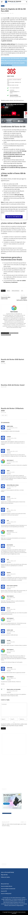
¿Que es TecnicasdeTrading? (7, 872)
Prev (3, 415)
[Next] (5, 789)
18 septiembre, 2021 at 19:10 (12, 451)
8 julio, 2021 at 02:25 (10, 472)
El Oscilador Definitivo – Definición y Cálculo (22, 298)
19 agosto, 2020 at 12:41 (11, 560)
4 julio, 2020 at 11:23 (10, 619)
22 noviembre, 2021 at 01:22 (12, 427)
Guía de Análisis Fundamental (8, 888)
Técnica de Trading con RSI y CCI (17, 842)
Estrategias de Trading (7, 813)
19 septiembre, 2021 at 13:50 (12, 461)
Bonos (8, 290)
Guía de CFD (4, 891)
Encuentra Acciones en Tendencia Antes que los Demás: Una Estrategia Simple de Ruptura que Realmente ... (14, 772)
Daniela (8, 496)
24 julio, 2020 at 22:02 (11, 587)
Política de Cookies (5, 877)
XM (22, 290)
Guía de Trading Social (6, 893)
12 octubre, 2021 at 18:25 (11, 438)
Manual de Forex (5, 883)
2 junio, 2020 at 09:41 (11, 642)
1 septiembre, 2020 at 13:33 (12, 532)
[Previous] (3, 789)
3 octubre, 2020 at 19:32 (11, 510)
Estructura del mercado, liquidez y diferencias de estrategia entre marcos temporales (17, 759)
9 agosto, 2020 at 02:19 (11, 574)
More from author (14, 333)
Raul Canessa (14, 311)
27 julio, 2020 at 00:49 (11, 597)
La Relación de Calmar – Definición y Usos (15, 849)
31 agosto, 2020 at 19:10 (11, 521)
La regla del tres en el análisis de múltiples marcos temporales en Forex (17, 830)
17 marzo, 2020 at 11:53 (11, 678)
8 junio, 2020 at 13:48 (11, 631)
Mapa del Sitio (4, 874)
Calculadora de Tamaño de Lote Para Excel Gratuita (17, 778)
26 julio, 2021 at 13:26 (11, 546)
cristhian (9, 436)
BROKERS (2, 5)
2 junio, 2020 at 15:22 (11, 651)
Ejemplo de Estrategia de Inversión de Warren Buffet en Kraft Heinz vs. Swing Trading (17, 765)
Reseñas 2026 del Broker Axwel (12, 385)
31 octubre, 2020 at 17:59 (11, 486)
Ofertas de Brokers (15, 290)
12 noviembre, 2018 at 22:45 (12, 690)
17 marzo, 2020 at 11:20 (11, 669)
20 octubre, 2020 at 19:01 (11, 498)
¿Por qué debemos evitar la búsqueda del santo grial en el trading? (13, 818)
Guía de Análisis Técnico (6, 886)
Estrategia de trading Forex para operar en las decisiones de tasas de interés (17, 858)
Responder (9, 429)
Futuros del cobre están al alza (5, 297)
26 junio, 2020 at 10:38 (11, 609)
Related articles (4, 333)
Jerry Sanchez (10, 544)
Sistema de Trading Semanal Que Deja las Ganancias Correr (17, 784)
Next (6, 415)
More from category (5, 334)
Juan (8, 559)
